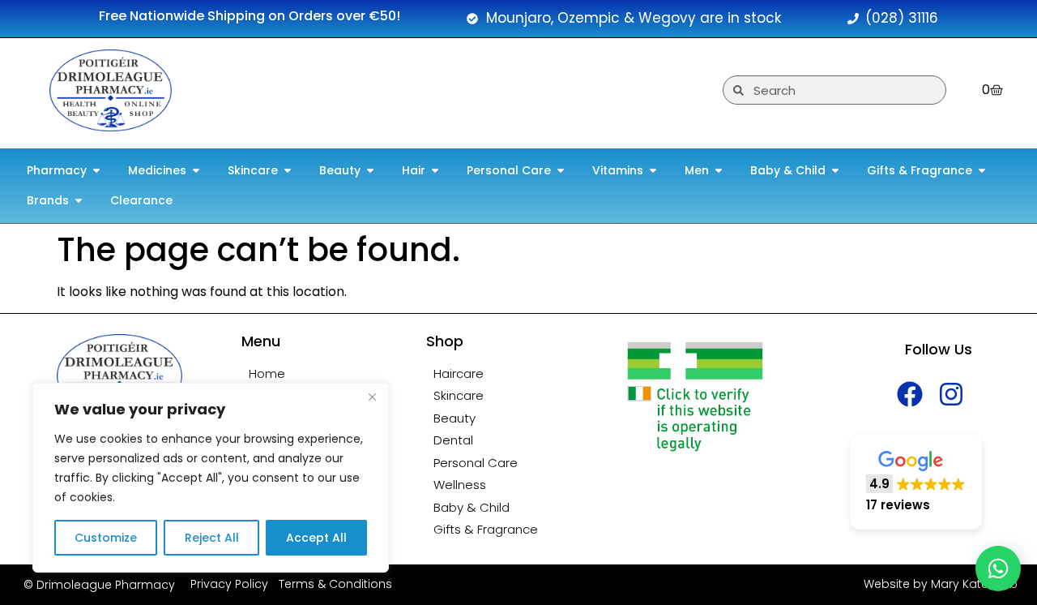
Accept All (316, 538)
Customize (106, 538)
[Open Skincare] (287, 170)
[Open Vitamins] (653, 170)
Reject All (212, 538)
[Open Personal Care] (560, 170)
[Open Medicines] (196, 170)
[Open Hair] (435, 170)
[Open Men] (718, 170)
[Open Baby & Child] (835, 170)
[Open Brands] (78, 200)
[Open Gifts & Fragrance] (982, 170)
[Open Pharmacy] (96, 170)
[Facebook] (910, 393)
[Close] (372, 396)
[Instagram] (951, 393)
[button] (916, 482)
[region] (210, 478)
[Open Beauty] (370, 170)
